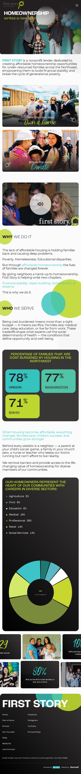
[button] (76, 5)
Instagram (33, 721)
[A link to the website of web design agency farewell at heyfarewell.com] (74, 767)
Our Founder (8, 732)
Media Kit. (6, 744)
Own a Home (8, 721)
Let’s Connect (8, 749)
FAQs (5, 738)
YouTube (32, 726)
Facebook (32, 715)
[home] (13, 5)
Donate (6, 726)
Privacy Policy (34, 732)
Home (5, 715)
